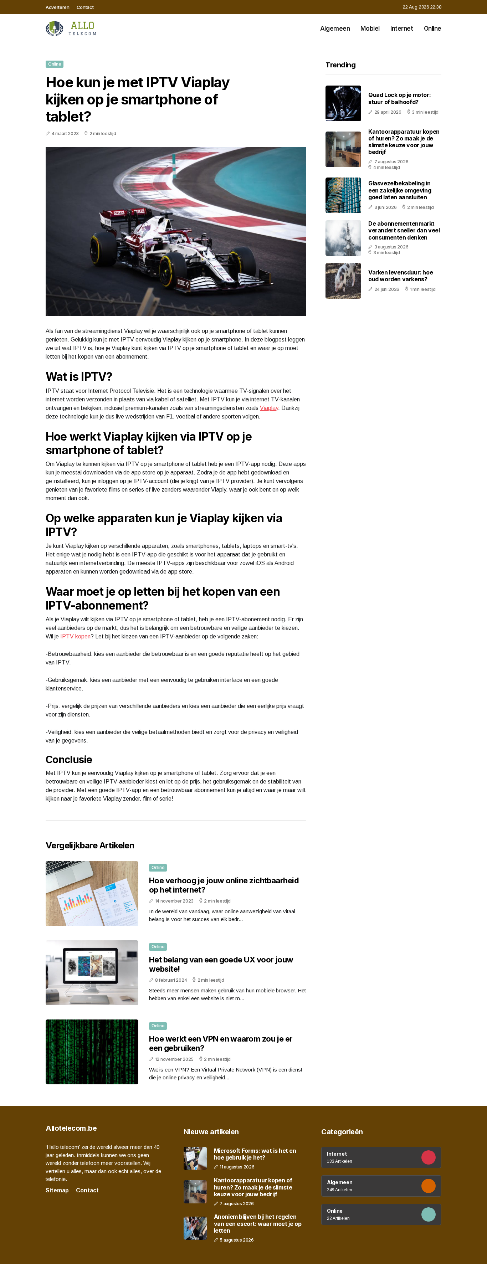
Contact (85, 7)
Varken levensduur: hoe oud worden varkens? (400, 276)
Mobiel (369, 28)
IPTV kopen (75, 636)
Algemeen (335, 28)
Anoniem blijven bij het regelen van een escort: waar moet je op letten (258, 1223)
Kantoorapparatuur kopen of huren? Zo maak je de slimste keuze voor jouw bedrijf (404, 142)
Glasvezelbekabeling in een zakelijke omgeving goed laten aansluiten (399, 190)
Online (432, 28)
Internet (401, 28)
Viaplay (269, 408)
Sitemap (57, 1190)
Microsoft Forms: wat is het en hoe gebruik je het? (255, 1154)
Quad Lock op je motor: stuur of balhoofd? (399, 99)
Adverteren (58, 7)
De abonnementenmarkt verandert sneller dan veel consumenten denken (404, 230)
